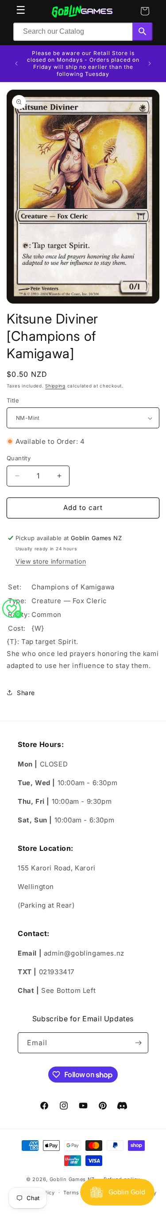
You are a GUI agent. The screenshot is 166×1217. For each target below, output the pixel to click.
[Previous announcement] (16, 63)
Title (13, 400)
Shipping (55, 385)
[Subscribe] (138, 1042)
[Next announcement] (149, 63)
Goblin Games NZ (72, 1179)
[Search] (142, 32)
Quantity (19, 458)
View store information (50, 561)
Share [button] (26, 692)
